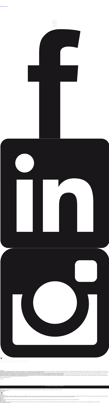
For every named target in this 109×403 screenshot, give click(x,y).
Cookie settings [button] (2, 390)
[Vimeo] (1, 359)
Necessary (2, 398)
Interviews (55, 20)
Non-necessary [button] (2, 400)
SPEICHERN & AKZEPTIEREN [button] (5, 402)
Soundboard (54, 21)
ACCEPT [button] (7, 390)
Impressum (54, 26)
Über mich (54, 25)
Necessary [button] (1, 397)
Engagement (54, 23)
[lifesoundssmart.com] (4, 6)
